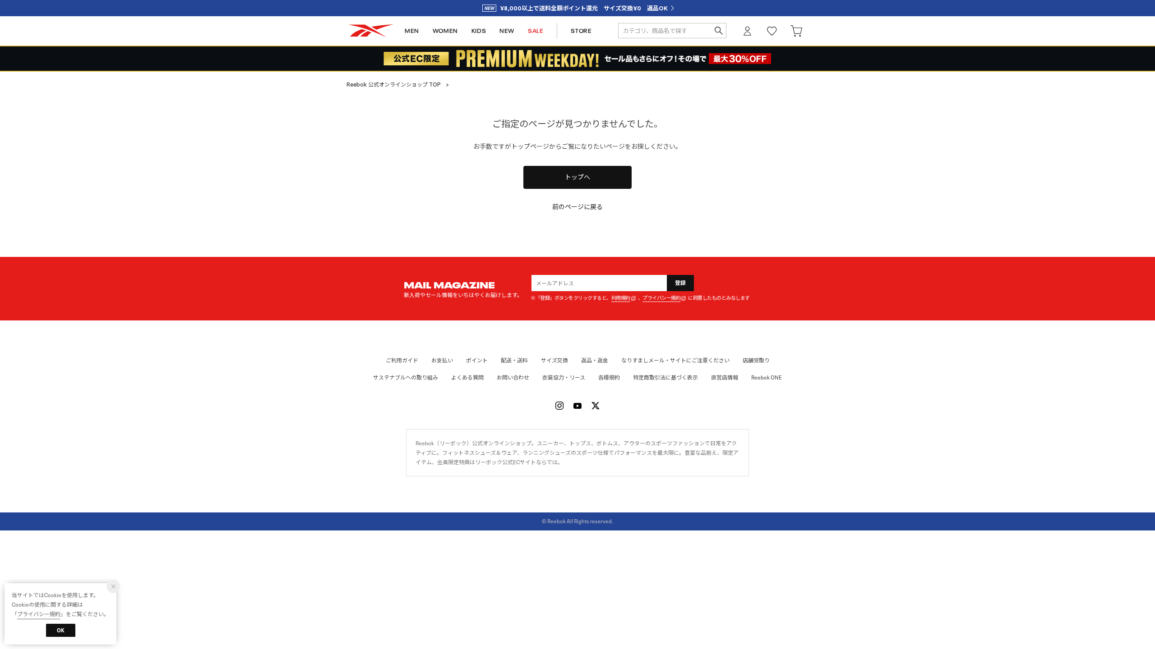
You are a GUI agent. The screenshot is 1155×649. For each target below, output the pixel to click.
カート (796, 31)
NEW (506, 31)
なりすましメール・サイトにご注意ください (675, 360)
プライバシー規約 (661, 298)
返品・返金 (594, 360)
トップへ (577, 177)
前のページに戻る (577, 206)
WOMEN (445, 31)
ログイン (747, 31)
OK (61, 630)
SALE (535, 31)
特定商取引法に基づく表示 (665, 377)
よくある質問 (467, 377)
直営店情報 (724, 377)
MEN (412, 31)
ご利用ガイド (402, 360)
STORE (581, 31)
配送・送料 (514, 360)
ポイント (477, 360)
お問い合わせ (513, 377)
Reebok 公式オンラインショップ (370, 31)
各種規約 (609, 377)
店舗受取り (756, 360)
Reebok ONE (766, 377)
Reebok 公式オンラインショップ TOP (393, 84)
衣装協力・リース (563, 377)
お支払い (442, 360)
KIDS (478, 31)
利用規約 (620, 298)
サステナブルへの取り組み (405, 377)
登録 (680, 282)
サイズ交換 (554, 360)
